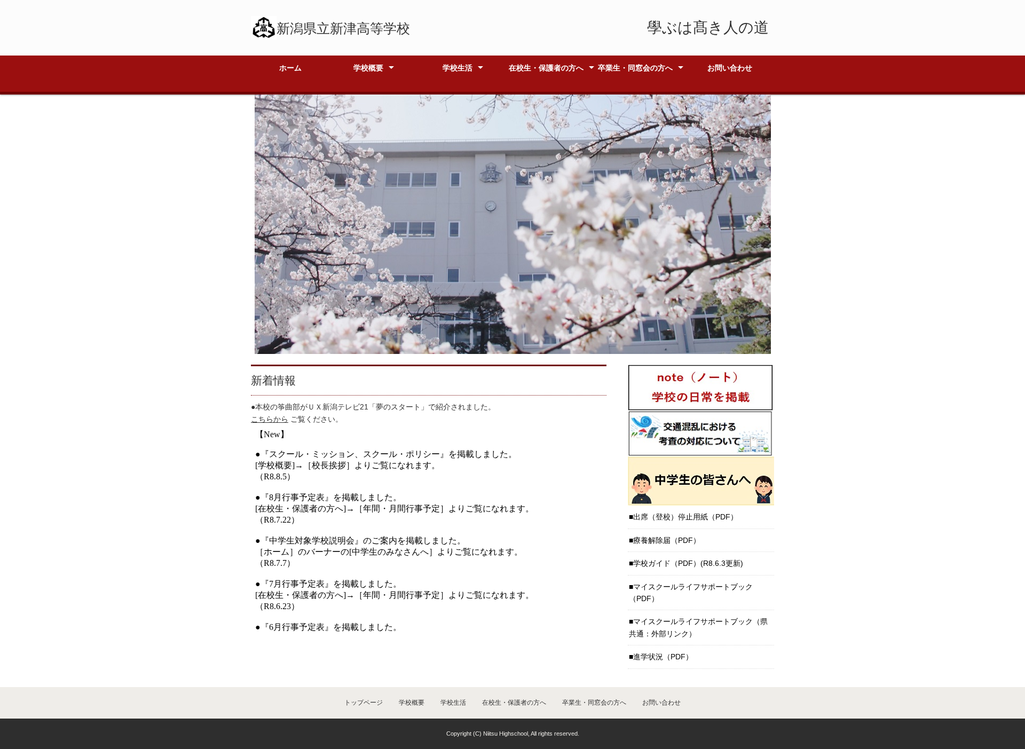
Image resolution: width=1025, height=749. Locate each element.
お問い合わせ (729, 68)
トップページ (363, 702)
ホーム (290, 68)
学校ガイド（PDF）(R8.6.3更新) (688, 563)
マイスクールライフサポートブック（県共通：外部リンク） (698, 627)
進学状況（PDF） (663, 656)
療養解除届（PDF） (666, 540)
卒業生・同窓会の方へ (635, 68)
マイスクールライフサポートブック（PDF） (691, 592)
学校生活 (457, 68)
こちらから (269, 419)
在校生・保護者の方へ (546, 68)
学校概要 (368, 68)
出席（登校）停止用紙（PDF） (685, 517)
